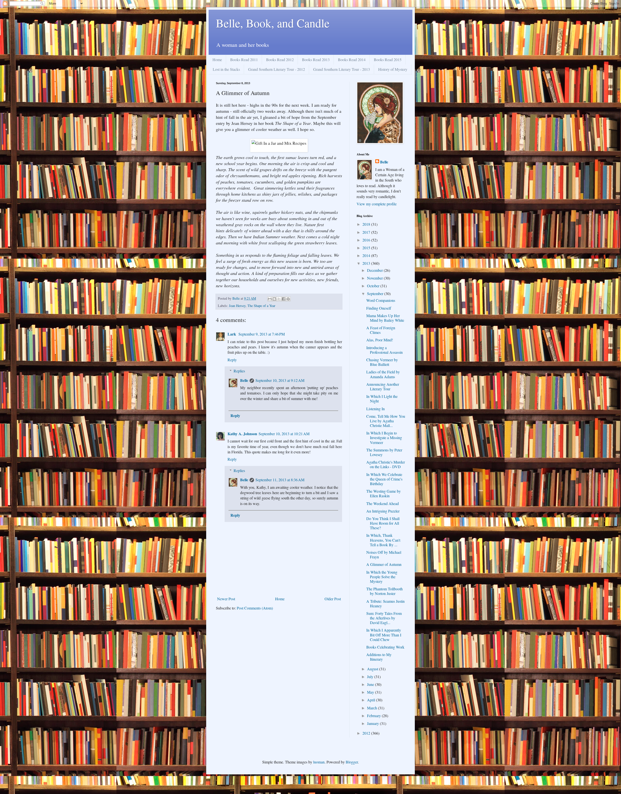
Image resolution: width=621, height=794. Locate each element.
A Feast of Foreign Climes (380, 330)
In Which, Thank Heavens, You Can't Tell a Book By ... (383, 540)
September (375, 293)
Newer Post (226, 598)
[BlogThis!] (274, 299)
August (373, 668)
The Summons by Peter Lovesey (384, 452)
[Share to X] (279, 299)
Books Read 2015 (387, 59)
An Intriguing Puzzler (383, 510)
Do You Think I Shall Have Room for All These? (383, 523)
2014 (366, 255)
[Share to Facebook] (283, 299)
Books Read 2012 (280, 59)
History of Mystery (392, 69)
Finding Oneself (378, 308)
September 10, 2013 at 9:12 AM (279, 380)
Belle (244, 380)
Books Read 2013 (316, 59)
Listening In (375, 408)
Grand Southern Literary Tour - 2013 (341, 69)
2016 (366, 239)
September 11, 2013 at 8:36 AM (279, 479)
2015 (366, 247)
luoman (319, 761)
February (374, 715)
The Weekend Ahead (382, 503)
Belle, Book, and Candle (272, 23)
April (371, 699)
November (375, 278)
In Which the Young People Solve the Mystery (381, 576)
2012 (366, 733)
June (371, 684)
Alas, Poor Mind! (379, 339)
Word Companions (380, 300)
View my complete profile (377, 203)
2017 (366, 232)
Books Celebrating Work (385, 647)
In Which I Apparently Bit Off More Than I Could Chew (383, 634)
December (375, 270)
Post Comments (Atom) (255, 607)
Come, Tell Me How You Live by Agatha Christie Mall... (385, 421)
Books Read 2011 (244, 59)
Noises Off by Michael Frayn (383, 554)
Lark (232, 334)
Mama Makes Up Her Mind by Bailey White (385, 318)
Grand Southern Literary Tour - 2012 (276, 69)
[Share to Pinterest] (288, 299)
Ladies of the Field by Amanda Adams (383, 374)
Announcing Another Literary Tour (382, 386)
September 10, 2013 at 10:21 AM (284, 433)
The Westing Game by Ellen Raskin (383, 493)
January (373, 723)
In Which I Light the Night (382, 398)
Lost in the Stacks (226, 69)
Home (217, 59)
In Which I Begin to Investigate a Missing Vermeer (384, 437)
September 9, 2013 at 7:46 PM (261, 334)
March (372, 707)
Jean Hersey (237, 305)
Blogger (352, 761)
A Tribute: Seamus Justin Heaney (385, 603)
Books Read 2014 (352, 59)
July (370, 676)
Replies (239, 370)
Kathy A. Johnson (242, 433)
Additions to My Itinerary (379, 657)
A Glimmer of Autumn (383, 564)
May (371, 692)
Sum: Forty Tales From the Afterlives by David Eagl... (384, 618)
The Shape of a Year (261, 305)
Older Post (333, 598)
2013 (366, 263)
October (373, 285)
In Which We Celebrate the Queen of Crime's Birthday (384, 479)
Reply (232, 359)
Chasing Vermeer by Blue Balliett (382, 362)
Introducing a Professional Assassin (384, 350)
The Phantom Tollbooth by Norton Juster (384, 591)
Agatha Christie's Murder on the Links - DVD (385, 464)
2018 (366, 224)
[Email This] (269, 299)
